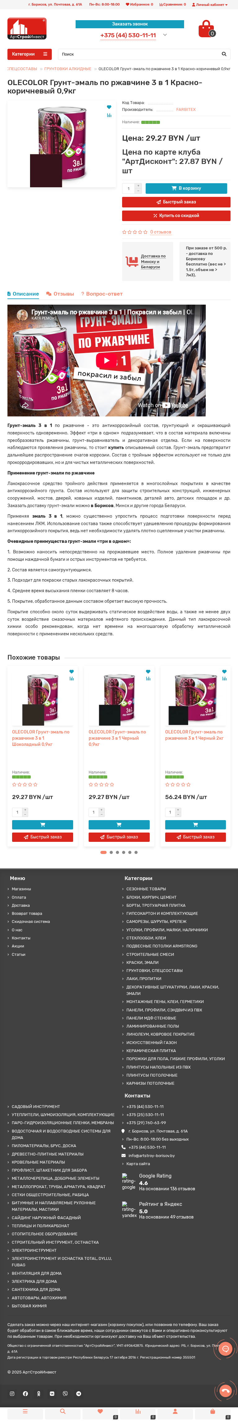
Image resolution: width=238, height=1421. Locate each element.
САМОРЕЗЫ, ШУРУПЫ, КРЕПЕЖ (156, 921)
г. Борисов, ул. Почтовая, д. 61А (158, 1131)
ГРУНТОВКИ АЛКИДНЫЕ (67, 68)
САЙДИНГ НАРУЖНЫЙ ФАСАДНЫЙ (46, 1217)
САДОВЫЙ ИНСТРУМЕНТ (36, 1106)
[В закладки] (109, 107)
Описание (26, 294)
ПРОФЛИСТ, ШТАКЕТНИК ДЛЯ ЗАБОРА (49, 1170)
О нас (17, 930)
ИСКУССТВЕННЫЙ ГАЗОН (151, 1042)
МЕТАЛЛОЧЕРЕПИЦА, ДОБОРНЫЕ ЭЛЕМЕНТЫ (55, 1178)
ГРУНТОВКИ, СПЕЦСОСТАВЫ (154, 970)
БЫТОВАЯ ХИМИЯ (29, 1306)
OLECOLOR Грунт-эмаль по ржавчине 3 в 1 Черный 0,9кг (117, 738)
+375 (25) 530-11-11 (145, 1114)
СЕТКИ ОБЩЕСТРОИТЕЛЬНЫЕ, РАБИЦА (50, 1194)
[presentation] (8, 756)
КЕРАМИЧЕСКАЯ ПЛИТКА (151, 1050)
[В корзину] (42, 824)
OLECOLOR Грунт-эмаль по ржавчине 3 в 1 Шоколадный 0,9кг (40, 738)
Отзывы (64, 294)
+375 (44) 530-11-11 (145, 1106)
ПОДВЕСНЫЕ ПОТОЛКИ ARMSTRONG (161, 946)
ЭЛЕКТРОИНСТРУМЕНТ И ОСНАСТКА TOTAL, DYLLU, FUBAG (62, 1261)
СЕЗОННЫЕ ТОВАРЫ (146, 889)
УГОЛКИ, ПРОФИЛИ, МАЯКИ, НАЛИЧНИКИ (167, 930)
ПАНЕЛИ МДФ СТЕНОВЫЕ (151, 1018)
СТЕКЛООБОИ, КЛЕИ (146, 938)
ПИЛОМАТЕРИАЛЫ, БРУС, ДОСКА (44, 1145)
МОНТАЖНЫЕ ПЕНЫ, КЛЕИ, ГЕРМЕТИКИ (165, 1001)
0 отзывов (160, 232)
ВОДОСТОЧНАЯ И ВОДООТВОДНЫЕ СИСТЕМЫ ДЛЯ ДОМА (61, 1134)
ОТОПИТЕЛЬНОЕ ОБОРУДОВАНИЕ (44, 1234)
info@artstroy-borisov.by (152, 1155)
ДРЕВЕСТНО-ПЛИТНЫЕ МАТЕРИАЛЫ (48, 1154)
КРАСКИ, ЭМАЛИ (142, 962)
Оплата (19, 897)
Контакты (21, 938)
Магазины (21, 889)
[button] (103, 852)
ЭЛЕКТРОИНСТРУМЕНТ (34, 1250)
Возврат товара (27, 913)
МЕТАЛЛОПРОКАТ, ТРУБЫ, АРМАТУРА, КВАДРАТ (59, 1186)
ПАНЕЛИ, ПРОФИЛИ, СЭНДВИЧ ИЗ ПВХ (164, 1010)
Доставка (21, 905)
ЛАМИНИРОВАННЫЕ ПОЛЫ (152, 1026)
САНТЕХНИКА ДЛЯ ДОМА (36, 1289)
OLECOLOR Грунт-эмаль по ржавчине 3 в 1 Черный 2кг (194, 735)
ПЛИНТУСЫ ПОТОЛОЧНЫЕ (152, 1075)
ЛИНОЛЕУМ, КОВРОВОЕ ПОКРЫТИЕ (160, 1034)
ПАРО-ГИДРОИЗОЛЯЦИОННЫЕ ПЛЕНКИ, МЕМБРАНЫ (63, 1122)
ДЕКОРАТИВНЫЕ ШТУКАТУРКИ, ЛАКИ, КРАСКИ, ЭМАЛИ (172, 990)
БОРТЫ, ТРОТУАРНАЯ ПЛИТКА (156, 905)
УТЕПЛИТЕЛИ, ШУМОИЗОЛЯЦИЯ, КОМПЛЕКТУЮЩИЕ (63, 1114)
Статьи (18, 954)
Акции (18, 946)
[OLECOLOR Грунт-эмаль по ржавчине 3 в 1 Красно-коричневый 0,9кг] (61, 143)
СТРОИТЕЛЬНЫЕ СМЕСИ (150, 954)
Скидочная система (31, 921)
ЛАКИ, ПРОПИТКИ (143, 978)
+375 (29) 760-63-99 (146, 1122)
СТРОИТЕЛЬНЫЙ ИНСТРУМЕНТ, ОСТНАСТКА (55, 1242)
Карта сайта (138, 1163)
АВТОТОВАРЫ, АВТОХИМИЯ (39, 1298)
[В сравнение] (109, 115)
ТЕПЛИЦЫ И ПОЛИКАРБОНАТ (40, 1226)
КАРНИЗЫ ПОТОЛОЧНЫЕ (150, 1083)
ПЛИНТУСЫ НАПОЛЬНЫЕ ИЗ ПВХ (158, 1067)
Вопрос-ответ (104, 294)
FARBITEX (186, 109)
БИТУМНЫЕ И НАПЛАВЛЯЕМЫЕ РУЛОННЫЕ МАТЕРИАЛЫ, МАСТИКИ (54, 1206)
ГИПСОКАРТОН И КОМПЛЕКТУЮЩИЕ (162, 913)
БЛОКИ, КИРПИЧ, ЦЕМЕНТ (151, 897)
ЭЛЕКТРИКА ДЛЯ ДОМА (34, 1281)
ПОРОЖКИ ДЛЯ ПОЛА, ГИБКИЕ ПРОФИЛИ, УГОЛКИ (175, 1058)
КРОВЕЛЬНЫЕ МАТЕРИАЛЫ (38, 1162)
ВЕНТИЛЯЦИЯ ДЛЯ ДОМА (37, 1273)
